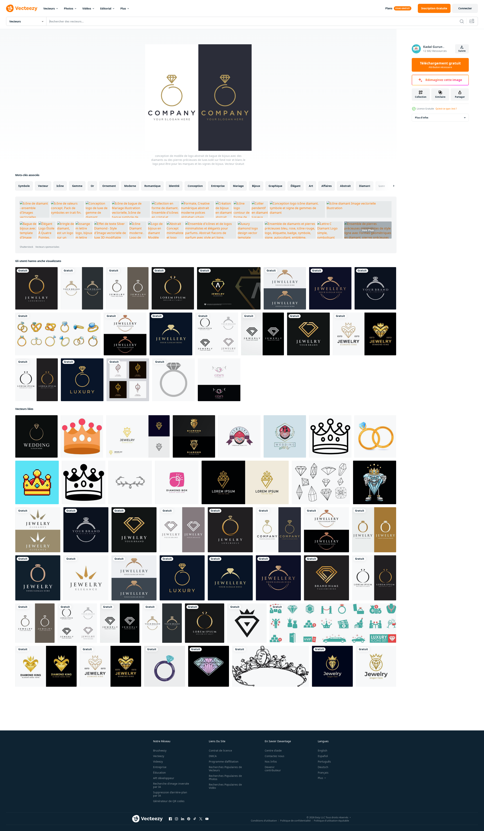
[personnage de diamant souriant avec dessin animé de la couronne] (374, 482)
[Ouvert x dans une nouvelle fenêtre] (200, 818)
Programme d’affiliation (223, 761)
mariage (238, 186)
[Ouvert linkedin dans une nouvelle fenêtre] (182, 818)
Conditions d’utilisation (264, 820)
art (311, 186)
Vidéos (86, 8)
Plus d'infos (421, 117)
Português (324, 761)
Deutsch (323, 767)
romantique (152, 186)
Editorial (105, 8)
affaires (326, 186)
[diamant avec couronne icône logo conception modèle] (247, 623)
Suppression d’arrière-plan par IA (170, 794)
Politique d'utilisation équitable (331, 820)
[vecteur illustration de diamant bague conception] (164, 666)
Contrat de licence (220, 750)
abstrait (345, 186)
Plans (388, 8)
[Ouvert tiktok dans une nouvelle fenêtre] (194, 818)
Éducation (159, 772)
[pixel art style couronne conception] (37, 482)
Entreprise (159, 767)
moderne (130, 186)
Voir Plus (368, 230)
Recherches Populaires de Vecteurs (225, 768)
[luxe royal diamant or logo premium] (194, 436)
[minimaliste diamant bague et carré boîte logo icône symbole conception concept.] (177, 482)
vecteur (43, 186)
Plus (123, 8)
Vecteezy (158, 756)
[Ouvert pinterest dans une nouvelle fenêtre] (188, 818)
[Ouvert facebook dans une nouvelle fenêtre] (170, 818)
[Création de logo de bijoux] (219, 379)
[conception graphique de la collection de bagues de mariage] (58, 334)
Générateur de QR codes (168, 801)
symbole (24, 186)
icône (60, 186)
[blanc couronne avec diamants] (270, 666)
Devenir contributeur (273, 768)
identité (174, 186)
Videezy (158, 761)
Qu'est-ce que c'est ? (446, 108)
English (322, 750)
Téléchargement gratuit (440, 65)
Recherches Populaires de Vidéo (225, 786)
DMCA (213, 756)
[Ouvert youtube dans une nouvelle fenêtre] (206, 818)
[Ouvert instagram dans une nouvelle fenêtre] (176, 818)
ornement (109, 186)
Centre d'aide (273, 750)
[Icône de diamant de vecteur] (173, 379)
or (92, 186)
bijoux (256, 186)
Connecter (465, 8)
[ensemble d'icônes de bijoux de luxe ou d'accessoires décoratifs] (127, 379)
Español (323, 756)
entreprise (218, 186)
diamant (364, 186)
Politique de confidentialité (295, 820)
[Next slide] (390, 185)
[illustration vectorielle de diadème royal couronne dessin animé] (130, 482)
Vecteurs (49, 8)
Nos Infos (271, 761)
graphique (275, 186)
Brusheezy (159, 750)
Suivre (462, 50)
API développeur (163, 778)
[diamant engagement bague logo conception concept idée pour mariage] (36, 436)
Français (323, 772)
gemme (77, 186)
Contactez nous (274, 756)
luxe (382, 186)
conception (195, 186)
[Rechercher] (461, 21)
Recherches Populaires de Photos (225, 777)
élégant (295, 186)
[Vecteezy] (21, 8)
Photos (68, 8)
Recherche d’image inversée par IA (171, 785)
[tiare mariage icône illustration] (82, 436)
